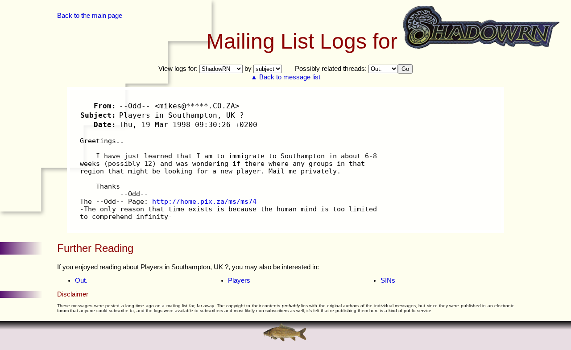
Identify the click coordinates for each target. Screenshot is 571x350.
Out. (81, 280)
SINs (388, 280)
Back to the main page (89, 15)
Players (239, 280)
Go (405, 69)
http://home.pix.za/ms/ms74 (204, 201)
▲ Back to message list (285, 77)
